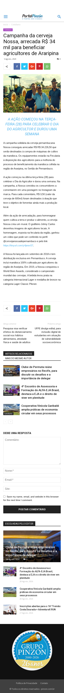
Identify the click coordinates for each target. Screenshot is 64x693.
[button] (59, 16)
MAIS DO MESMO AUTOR (18, 358)
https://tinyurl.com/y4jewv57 (18, 245)
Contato (44, 683)
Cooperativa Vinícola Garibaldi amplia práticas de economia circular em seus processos (40, 409)
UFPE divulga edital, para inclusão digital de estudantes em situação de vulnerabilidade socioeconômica (47, 335)
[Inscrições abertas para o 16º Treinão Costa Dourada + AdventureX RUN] (9, 609)
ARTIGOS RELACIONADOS (18, 353)
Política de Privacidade (26, 683)
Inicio (5, 24)
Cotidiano (16, 24)
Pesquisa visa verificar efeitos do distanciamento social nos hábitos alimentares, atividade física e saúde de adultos (17, 335)
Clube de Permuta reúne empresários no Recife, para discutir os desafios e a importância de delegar (31, 551)
